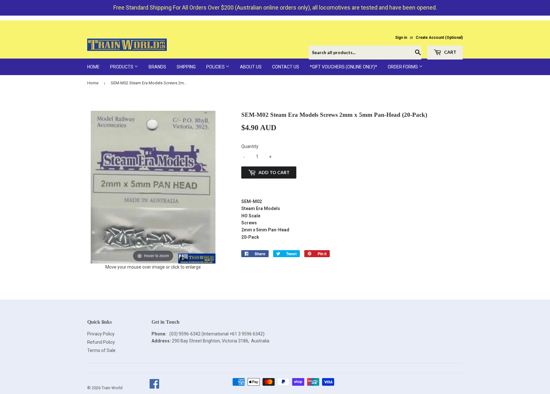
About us (251, 66)
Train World (112, 387)
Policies (216, 66)
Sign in (401, 37)
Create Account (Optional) (439, 37)
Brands (157, 66)
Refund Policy (101, 342)
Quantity (249, 146)
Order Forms (403, 66)
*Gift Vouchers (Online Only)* (343, 66)
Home (93, 66)
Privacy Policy (101, 333)
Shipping (186, 66)
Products (122, 66)
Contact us (285, 66)
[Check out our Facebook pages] (154, 387)
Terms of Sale (101, 350)
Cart (449, 52)
